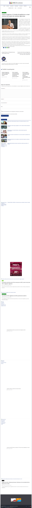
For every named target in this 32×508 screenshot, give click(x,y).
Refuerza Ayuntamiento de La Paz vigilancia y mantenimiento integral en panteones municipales (19, 139)
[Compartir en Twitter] (5, 47)
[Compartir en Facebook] (3, 47)
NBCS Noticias (9, 17)
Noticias (3, 480)
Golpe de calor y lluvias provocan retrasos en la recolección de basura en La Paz (18, 121)
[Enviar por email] (8, 47)
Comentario (3, 88)
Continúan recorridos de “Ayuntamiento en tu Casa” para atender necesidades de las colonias (19, 135)
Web (1, 106)
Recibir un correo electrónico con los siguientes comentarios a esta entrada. (12, 111)
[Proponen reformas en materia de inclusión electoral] (3, 389)
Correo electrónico (4, 102)
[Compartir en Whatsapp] (7, 47)
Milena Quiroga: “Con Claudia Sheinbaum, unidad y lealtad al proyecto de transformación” (17, 130)
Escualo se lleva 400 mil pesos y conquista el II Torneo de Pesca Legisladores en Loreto (18, 447)
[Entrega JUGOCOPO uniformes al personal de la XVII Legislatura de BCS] (3, 330)
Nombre (2, 99)
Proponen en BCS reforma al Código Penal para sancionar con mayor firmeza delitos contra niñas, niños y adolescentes (23, 53)
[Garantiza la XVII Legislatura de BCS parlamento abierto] (16, 292)
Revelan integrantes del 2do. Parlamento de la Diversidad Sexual (5, 74)
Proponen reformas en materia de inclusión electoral (14, 388)
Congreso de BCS (4, 12)
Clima (2, 280)
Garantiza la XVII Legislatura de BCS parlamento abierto (14, 295)
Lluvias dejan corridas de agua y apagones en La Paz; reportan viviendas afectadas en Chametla (19, 126)
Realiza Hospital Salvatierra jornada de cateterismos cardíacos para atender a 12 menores (18, 143)
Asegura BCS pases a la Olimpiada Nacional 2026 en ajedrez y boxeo (8, 53)
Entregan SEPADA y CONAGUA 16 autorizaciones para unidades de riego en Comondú (19, 202)
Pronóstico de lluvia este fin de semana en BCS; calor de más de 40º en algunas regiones (16, 283)
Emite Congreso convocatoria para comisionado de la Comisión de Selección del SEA (15, 74)
